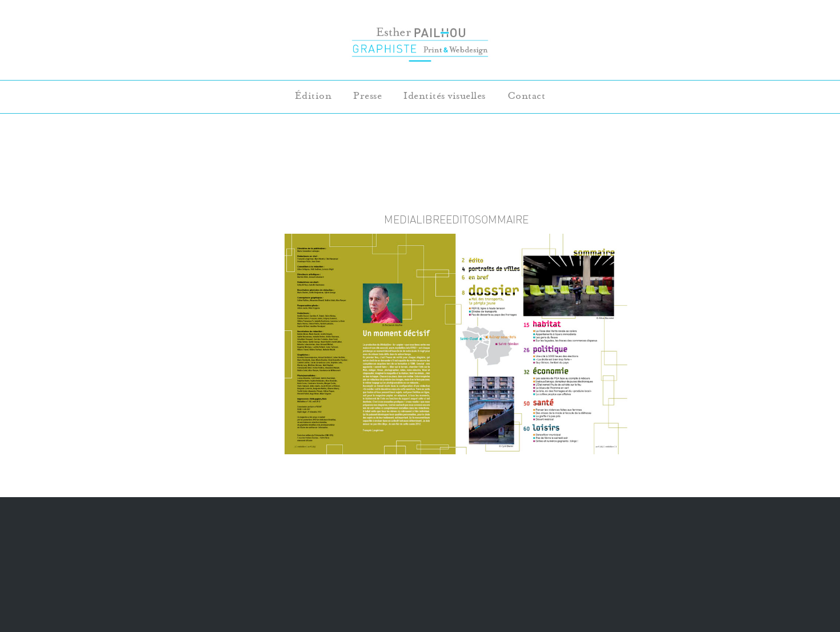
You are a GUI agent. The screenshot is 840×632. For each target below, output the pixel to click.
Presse (367, 95)
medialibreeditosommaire (456, 219)
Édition (313, 95)
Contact (526, 95)
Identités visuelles (444, 95)
